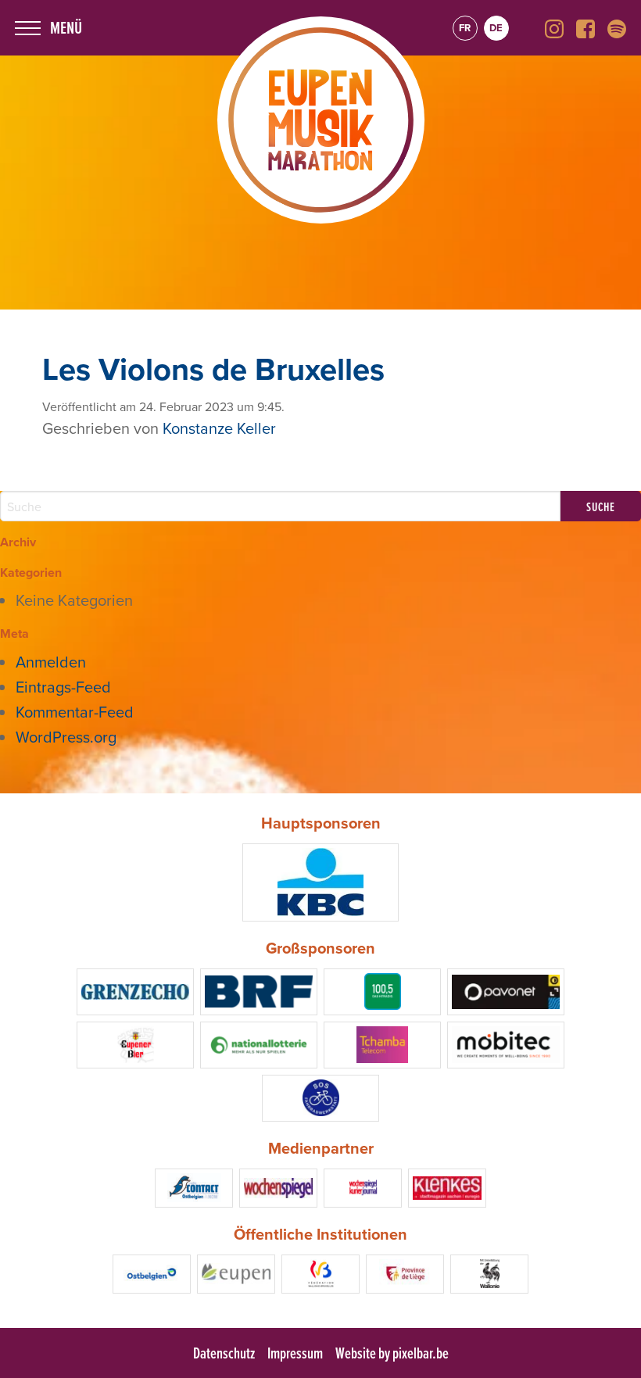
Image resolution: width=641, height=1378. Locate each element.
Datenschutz (224, 1353)
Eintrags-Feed (63, 686)
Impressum (295, 1353)
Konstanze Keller (219, 428)
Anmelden (51, 661)
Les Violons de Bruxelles (213, 369)
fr (465, 27)
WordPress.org (66, 736)
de (496, 27)
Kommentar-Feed (75, 711)
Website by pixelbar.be (392, 1353)
